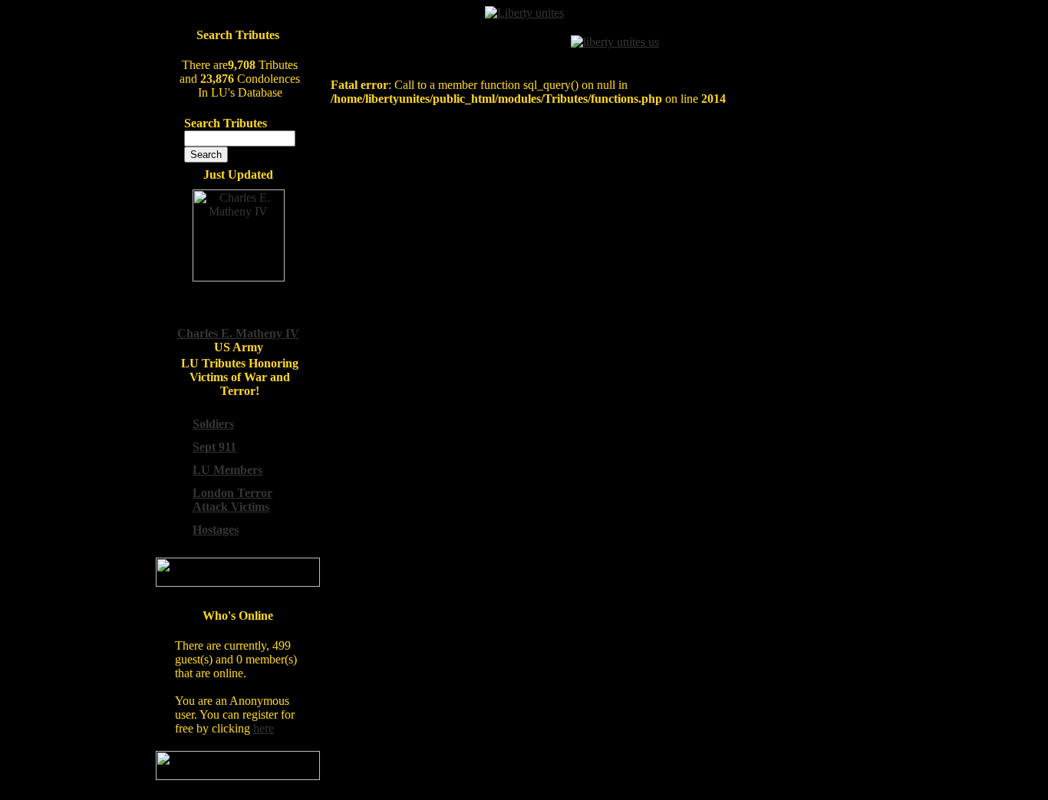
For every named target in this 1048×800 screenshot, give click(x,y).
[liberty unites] (524, 12)
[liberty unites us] (615, 41)
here (263, 728)
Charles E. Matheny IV (238, 333)
